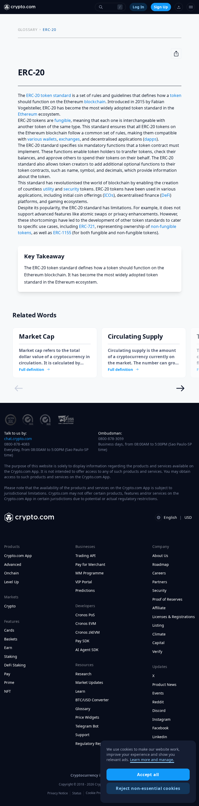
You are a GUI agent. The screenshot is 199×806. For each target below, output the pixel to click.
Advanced (12, 564)
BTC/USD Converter (92, 700)
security (71, 189)
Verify (157, 651)
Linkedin (159, 737)
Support (82, 734)
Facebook (160, 728)
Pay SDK (82, 641)
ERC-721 (87, 226)
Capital (158, 642)
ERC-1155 (62, 232)
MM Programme (89, 573)
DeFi (165, 195)
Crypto (10, 606)
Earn (8, 647)
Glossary (82, 708)
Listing (158, 625)
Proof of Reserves (167, 599)
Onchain (11, 573)
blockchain (94, 101)
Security (159, 590)
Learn (80, 691)
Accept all (148, 774)
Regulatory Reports (92, 743)
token (175, 95)
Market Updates (89, 682)
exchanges (69, 139)
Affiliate (159, 608)
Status (76, 793)
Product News (164, 684)
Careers (159, 573)
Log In (138, 6)
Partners (159, 582)
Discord (159, 710)
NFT (7, 691)
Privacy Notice (57, 793)
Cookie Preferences (100, 793)
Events (158, 693)
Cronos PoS (85, 615)
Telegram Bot (86, 726)
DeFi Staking (15, 665)
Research (83, 674)
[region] (148, 772)
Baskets (10, 639)
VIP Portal (83, 582)
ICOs (108, 195)
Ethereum (27, 114)
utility (48, 189)
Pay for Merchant (90, 564)
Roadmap (160, 564)
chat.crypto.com (18, 438)
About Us (160, 555)
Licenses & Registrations (173, 616)
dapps (150, 139)
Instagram (161, 719)
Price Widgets (87, 717)
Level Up (11, 582)
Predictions (85, 590)
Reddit (158, 702)
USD (188, 517)
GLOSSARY (28, 29)
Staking (10, 656)
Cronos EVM (85, 623)
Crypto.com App (18, 555)
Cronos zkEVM (87, 632)
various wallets (42, 139)
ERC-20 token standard (48, 95)
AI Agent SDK (86, 649)
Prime (9, 682)
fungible (62, 120)
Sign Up (161, 6)
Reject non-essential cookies (148, 788)
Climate (159, 634)
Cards (9, 630)
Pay (7, 674)
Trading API (85, 555)
